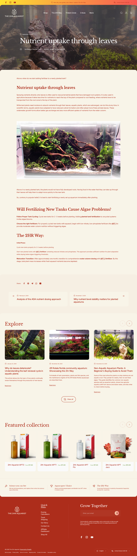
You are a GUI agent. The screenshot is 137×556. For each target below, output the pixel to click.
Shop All (44, 535)
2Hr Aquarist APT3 (16, 465)
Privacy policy (15, 552)
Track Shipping (44, 518)
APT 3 (102, 259)
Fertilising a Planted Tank (33, 49)
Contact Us (45, 526)
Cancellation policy (51, 552)
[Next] (129, 323)
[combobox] (123, 2)
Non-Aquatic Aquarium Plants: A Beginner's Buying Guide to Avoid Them (113, 369)
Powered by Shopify (25, 549)
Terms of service (24, 552)
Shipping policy (32, 552)
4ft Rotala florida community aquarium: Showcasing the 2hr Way (68, 369)
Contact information (41, 552)
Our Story (44, 523)
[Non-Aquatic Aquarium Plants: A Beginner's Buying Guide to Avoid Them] (114, 345)
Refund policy (8, 552)
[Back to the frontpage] (21, 49)
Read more (8, 385)
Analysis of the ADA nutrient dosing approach (39, 299)
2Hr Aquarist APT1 (48, 465)
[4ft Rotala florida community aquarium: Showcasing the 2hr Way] (69, 345)
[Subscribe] (117, 513)
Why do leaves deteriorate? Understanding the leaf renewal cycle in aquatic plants (24, 371)
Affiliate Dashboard (45, 530)
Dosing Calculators (45, 513)
